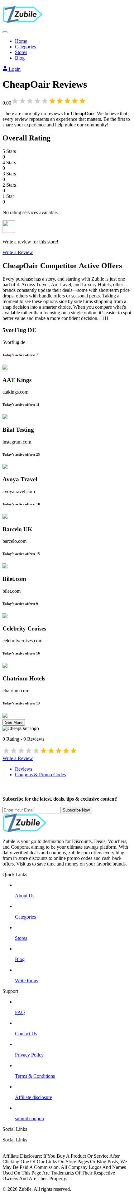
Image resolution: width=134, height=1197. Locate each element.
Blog (20, 58)
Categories (25, 46)
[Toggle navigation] (4, 32)
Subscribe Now (76, 810)
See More (13, 722)
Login (14, 69)
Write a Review (17, 252)
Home (21, 41)
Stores (21, 52)
